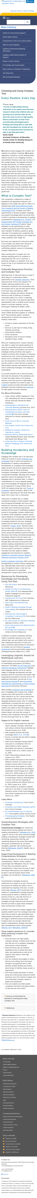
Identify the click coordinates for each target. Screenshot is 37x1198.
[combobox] (16, 22)
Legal (4, 1100)
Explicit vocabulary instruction (12, 561)
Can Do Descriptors (24, 666)
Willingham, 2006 (14, 848)
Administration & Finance (10, 1084)
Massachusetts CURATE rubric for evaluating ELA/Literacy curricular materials (17, 412)
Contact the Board (8, 1122)
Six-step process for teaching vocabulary (20, 621)
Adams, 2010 (15, 526)
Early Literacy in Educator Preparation (16, 69)
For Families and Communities (13, 65)
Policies (5, 1070)
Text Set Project (11, 584)
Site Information (7, 1072)
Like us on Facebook (11, 1141)
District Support (7, 1089)
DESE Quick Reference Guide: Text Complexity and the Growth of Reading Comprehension (17, 208)
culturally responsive (22, 279)
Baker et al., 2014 (20, 735)
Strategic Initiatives (8, 1105)
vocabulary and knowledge (21, 690)
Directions (5, 1174)
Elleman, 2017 (16, 890)
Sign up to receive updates (13, 1149)
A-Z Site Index (6, 1062)
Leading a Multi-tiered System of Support (14, 56)
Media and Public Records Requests (12, 1116)
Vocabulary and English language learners (20, 807)
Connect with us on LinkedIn (13, 1144)
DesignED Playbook (9, 1064)
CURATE (4, 385)
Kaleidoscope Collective (9, 1097)
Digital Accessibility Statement (11, 1067)
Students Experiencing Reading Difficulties (14, 50)
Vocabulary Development (14, 802)
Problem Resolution (8, 1127)
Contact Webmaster (8, 1075)
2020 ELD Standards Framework (13, 668)
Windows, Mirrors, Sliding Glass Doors (19, 434)
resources (29, 387)
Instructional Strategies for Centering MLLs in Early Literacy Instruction (18, 683)
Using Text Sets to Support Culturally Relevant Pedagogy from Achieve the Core (18, 443)
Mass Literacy (8, 27)
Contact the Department (9, 1119)
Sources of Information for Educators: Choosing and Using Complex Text (16, 998)
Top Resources (8, 73)
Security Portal (16, 11)
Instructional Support (8, 1094)
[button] (27, 22)
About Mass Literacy (10, 37)
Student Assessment (8, 1108)
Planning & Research (8, 1103)
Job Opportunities (8, 1130)
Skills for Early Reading (11, 45)
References (10, 1008)
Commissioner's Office (9, 1086)
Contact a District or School (10, 1125)
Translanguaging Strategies (15, 816)
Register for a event (12, 1152)
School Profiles (28, 11)
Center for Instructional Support (14, 33)
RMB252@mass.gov (9, 1040)
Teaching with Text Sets (13, 598)
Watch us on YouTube (12, 1146)
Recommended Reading (11, 77)
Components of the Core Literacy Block (17, 41)
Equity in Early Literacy (11, 61)
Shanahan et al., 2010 (21, 219)
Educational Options (8, 1092)
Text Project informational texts (16, 603)
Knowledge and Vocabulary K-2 (16, 630)
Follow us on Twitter (11, 1138)
